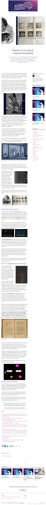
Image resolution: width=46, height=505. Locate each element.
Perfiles (34, 153)
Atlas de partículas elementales (37, 135)
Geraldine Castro (23, 65)
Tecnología (34, 160)
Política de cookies (22, 503)
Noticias (34, 152)
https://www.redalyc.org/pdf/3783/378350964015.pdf (12, 418)
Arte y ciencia (35, 133)
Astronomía (16, 68)
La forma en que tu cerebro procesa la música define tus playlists (11, 496)
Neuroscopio (35, 151)
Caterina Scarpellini (22, 68)
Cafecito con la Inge (36, 136)
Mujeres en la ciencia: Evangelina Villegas (8, 498)
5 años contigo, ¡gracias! (36, 97)
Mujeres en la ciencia (28, 68)
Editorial (34, 143)
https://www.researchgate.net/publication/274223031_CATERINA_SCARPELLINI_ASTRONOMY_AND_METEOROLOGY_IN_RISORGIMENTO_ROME (14, 415)
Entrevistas (34, 145)
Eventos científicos (36, 146)
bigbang (33, 98)
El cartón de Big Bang (36, 144)
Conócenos (25, 496)
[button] (8, 233)
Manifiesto (25, 498)
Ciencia (34, 137)
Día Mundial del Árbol (35, 110)
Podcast (34, 154)
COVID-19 (35, 142)
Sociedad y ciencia (36, 158)
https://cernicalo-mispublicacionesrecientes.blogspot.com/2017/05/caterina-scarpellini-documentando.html (13, 440)
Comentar (24, 462)
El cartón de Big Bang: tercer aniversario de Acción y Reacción (38, 124)
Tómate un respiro (36, 159)
